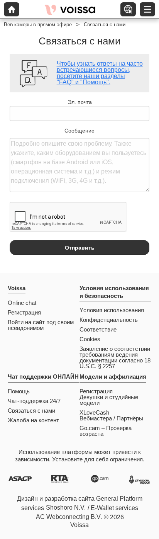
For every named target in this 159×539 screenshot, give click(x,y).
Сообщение (79, 131)
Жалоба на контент (33, 420)
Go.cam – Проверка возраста (106, 431)
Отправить (80, 248)
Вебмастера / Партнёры (111, 418)
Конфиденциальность (109, 319)
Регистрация (24, 312)
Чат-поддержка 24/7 (34, 401)
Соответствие (98, 329)
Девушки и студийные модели (109, 400)
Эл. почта (80, 102)
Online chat (22, 302)
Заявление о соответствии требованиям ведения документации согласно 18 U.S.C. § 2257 (115, 357)
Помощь (19, 391)
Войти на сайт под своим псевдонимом (41, 325)
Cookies (90, 339)
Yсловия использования (112, 310)
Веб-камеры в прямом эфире (38, 24)
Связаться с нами (31, 410)
